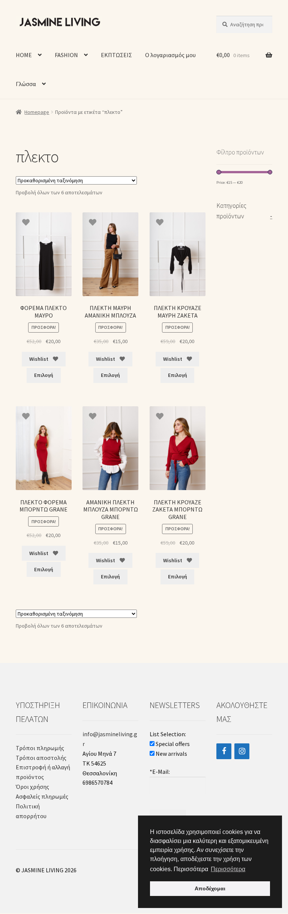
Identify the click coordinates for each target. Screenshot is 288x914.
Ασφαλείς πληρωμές (42, 796)
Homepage (36, 112)
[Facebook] (223, 751)
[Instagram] (241, 751)
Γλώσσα (26, 84)
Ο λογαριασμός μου (170, 55)
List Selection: (168, 734)
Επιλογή (43, 375)
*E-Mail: (160, 771)
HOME (24, 55)
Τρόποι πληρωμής (40, 748)
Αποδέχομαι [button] (210, 888)
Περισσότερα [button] (228, 869)
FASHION (66, 55)
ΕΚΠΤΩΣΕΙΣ (116, 55)
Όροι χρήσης (32, 786)
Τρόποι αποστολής (41, 757)
